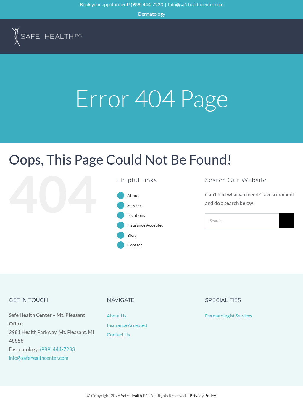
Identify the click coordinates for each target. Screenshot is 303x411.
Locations (136, 215)
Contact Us (118, 334)
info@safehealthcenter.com (195, 4)
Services (134, 205)
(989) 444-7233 (57, 349)
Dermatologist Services (228, 315)
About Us (116, 315)
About (133, 195)
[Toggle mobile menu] (291, 36)
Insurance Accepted (145, 225)
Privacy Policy (203, 395)
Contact (134, 244)
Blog (131, 235)
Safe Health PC (135, 395)
